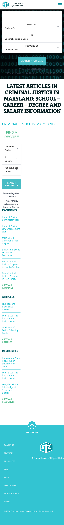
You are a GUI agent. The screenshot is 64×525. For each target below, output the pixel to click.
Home (7, 501)
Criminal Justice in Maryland (28, 124)
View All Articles (7, 340)
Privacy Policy (11, 493)
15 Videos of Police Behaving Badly (10, 330)
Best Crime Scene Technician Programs (11, 252)
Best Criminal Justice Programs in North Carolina (11, 264)
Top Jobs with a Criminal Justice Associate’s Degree (10, 388)
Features (8, 453)
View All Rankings (7, 286)
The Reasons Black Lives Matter (8, 306)
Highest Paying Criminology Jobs (10, 218)
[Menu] (59, 4)
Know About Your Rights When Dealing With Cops (11, 362)
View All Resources (8, 400)
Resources (9, 461)
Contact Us (10, 485)
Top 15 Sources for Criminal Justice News (10, 318)
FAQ (6, 469)
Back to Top (32, 432)
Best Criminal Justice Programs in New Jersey (10, 276)
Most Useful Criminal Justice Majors (10, 240)
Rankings (9, 445)
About (7, 477)
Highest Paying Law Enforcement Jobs (11, 229)
